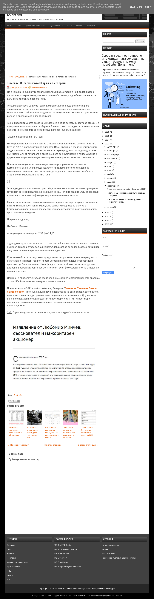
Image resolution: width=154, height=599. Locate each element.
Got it (148, 7)
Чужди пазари (13, 566)
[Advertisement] (53, 53)
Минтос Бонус (108, 553)
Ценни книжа (57, 25)
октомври (112, 154)
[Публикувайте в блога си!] (12, 401)
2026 (107, 132)
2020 (107, 220)
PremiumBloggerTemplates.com (89, 596)
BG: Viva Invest (60, 558)
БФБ (17, 77)
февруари (112, 186)
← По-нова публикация (18, 445)
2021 (107, 216)
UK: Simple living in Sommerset (67, 566)
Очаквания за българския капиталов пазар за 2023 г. (88, 431)
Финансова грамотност (36, 25)
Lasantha (71, 596)
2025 (107, 136)
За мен (105, 549)
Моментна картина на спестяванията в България (15, 431)
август (110, 162)
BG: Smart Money (61, 562)
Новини (79, 25)
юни (109, 170)
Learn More (136, 7)
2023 (107, 144)
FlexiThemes (46, 596)
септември (112, 158)
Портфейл (91, 25)
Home (10, 77)
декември (112, 147)
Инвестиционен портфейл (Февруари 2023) (126, 189)
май (109, 174)
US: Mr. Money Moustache (65, 549)
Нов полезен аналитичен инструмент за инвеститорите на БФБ (52, 432)
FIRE (19, 25)
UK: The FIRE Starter (62, 545)
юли (109, 166)
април (110, 178)
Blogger (111, 588)
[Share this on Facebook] (14, 395)
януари (110, 207)
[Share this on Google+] (21, 395)
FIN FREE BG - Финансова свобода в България (75, 588)
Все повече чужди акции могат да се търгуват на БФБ (32, 432)
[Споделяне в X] (15, 401)
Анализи (11, 545)
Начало (10, 25)
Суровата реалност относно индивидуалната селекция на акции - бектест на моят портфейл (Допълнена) (123, 60)
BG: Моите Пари (61, 553)
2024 (107, 140)
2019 (107, 224)
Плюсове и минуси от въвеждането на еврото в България (69, 432)
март (109, 182)
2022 (107, 212)
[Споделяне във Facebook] (18, 401)
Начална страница (53, 445)
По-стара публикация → (88, 445)
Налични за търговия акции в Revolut (119, 558)
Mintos (10, 575)
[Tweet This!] (17, 395)
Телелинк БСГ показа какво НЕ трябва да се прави (36, 83)
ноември (111, 151)
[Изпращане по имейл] (9, 401)
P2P (69, 25)
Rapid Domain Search (113, 596)
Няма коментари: (40, 87)
